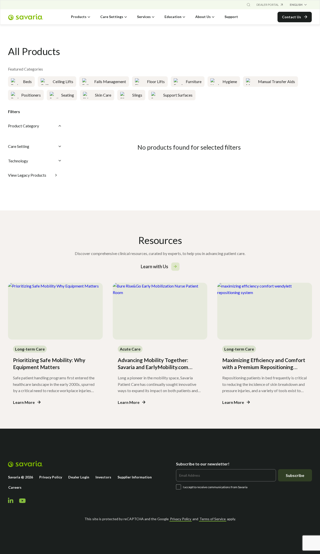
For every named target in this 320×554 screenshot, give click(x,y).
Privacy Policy (50, 477)
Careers (15, 487)
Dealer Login (78, 477)
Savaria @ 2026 (20, 477)
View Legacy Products (27, 175)
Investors (103, 477)
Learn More (24, 402)
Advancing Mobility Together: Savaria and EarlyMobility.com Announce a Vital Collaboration (155, 367)
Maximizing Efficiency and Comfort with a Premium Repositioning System (263, 367)
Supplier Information (135, 477)
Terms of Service (213, 519)
